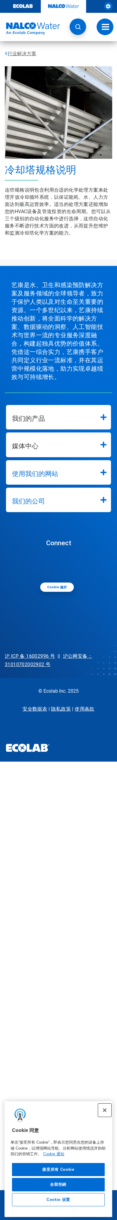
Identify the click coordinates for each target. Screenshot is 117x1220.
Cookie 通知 (53, 1154)
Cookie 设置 (58, 1199)
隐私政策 (61, 709)
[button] (78, 27)
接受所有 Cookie (58, 1169)
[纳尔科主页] (30, 29)
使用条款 (84, 709)
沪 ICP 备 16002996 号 (30, 656)
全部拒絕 (58, 1184)
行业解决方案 (22, 53)
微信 (60, 564)
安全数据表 (34, 709)
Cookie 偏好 (57, 587)
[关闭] (104, 1110)
